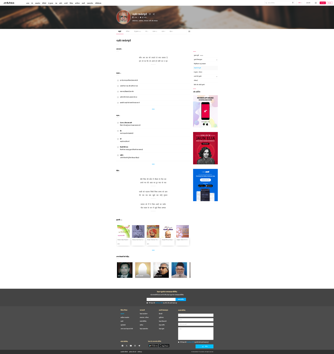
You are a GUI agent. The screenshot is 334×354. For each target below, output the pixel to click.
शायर (27, 3)
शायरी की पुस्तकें (197, 76)
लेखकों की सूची (197, 68)
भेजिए (206, 346)
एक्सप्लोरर (90, 3)
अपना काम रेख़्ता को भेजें (127, 328)
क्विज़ (71, 3)
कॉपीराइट (140, 352)
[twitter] (126, 345)
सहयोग (122, 314)
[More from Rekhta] (315, 3)
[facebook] (122, 345)
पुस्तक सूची (198, 55)
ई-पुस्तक (137, 31)
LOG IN (308, 2)
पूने (142, 17)
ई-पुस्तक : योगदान (198, 72)
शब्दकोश (37, 3)
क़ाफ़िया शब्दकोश (125, 317)
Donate (329, 2)
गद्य (56, 3)
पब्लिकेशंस (98, 3)
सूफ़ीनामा (161, 317)
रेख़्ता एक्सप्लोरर (144, 328)
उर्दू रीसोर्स (123, 325)
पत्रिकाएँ (196, 80)
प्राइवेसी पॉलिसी (124, 352)
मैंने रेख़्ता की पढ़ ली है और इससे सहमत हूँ (163, 303)
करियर (141, 325)
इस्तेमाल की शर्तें (132, 352)
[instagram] (135, 345)
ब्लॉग (60, 3)
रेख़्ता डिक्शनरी (162, 321)
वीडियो (44, 3)
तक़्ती (83, 3)
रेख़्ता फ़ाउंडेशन (143, 314)
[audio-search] (292, 3)
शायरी (66, 3)
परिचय (127, 31)
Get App (323, 2)
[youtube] (130, 345)
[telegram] (139, 345)
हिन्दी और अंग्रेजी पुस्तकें (199, 85)
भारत (145, 17)
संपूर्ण (119, 31)
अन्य (104, 3)
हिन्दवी (160, 314)
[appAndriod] (153, 345)
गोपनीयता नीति (159, 303)
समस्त (153, 109)
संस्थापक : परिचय (144, 317)
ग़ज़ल (155, 31)
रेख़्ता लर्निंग (162, 325)
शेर (146, 31)
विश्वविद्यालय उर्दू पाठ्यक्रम (200, 64)
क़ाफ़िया (77, 3)
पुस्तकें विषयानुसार (198, 60)
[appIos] (164, 345)
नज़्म (163, 31)
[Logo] (9, 3)
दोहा (171, 31)
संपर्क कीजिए (143, 321)
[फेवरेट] (149, 14)
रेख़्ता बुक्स (161, 328)
